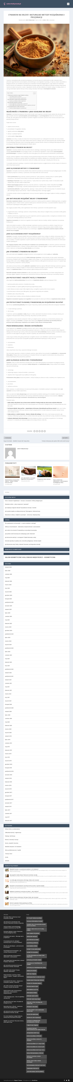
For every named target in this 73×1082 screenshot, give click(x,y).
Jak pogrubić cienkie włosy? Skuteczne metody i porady (23, 875)
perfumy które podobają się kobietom (34, 1003)
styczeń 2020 (8, 732)
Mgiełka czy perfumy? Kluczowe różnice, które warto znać (14, 1021)
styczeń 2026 (8, 591)
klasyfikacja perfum (32, 942)
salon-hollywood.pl (30, 20)
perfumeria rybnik (32, 992)
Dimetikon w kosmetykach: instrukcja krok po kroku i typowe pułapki (27, 885)
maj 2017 (7, 817)
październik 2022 (9, 669)
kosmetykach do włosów (50, 88)
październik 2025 (9, 602)
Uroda (44, 20)
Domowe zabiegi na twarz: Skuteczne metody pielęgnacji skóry (13, 932)
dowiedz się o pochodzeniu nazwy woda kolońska (36, 925)
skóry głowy (21, 131)
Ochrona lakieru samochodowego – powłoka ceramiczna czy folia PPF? (12, 927)
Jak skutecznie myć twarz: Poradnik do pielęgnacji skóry (13, 1002)
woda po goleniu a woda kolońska (34, 1057)
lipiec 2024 (7, 637)
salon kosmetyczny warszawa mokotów (35, 1010)
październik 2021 (9, 676)
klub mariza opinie (32, 946)
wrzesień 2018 (8, 774)
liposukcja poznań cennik (34, 960)
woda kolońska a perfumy (34, 1036)
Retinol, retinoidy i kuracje (11, 839)
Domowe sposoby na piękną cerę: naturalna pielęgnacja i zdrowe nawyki (23, 541)
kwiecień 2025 (8, 623)
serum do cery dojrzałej (33, 1017)
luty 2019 (7, 757)
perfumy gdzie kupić (32, 996)
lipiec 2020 (7, 715)
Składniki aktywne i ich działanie (13, 846)
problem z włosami (32, 1006)
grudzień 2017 (8, 792)
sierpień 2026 (8, 567)
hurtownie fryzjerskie (33, 933)
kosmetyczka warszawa (33, 949)
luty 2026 (7, 588)
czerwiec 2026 (8, 574)
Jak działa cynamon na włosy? (15, 96)
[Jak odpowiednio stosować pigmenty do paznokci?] (28, 471)
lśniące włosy (19, 136)
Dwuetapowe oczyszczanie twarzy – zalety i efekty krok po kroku (12, 481)
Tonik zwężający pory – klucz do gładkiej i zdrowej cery (14, 997)
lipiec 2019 (7, 739)
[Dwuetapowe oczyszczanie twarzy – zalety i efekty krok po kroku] (12, 472)
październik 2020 (9, 708)
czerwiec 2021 (8, 683)
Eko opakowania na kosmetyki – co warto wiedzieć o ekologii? (20, 523)
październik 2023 (9, 648)
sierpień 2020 (8, 711)
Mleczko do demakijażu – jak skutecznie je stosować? (14, 946)
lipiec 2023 (7, 651)
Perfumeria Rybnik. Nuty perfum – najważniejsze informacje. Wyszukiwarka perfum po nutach (32, 408)
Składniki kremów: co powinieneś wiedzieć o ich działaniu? (24, 869)
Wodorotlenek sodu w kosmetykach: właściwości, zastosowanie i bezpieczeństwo (13, 992)
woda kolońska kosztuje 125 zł (35, 1050)
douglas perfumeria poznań (34, 921)
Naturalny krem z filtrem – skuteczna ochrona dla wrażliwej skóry (13, 1007)
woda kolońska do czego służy (35, 1046)
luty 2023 (7, 665)
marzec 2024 (8, 641)
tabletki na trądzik (32, 1025)
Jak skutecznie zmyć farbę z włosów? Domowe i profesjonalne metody (22, 544)
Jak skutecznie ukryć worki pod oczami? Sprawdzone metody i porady (13, 1012)
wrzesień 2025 (8, 605)
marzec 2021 (8, 694)
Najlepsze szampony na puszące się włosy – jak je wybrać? (24, 891)
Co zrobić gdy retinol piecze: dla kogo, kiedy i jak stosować (24, 880)
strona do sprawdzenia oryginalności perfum (33, 1021)
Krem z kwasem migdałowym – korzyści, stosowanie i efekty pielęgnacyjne (23, 500)
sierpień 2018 (8, 778)
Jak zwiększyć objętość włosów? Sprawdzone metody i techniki (20, 507)
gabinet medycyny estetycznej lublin (35, 929)
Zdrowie (7, 860)
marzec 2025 (8, 627)
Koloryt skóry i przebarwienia (12, 829)
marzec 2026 (8, 584)
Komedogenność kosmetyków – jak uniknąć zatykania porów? (12, 951)
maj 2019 (7, 746)
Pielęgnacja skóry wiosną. (44, 479)
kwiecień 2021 (8, 690)
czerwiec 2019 (8, 743)
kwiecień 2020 (8, 725)
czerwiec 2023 (8, 655)
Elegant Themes (18, 1080)
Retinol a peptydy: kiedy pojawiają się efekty (21, 903)
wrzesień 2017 (8, 803)
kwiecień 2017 (8, 820)
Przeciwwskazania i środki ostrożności (16, 106)
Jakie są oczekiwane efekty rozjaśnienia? (18, 100)
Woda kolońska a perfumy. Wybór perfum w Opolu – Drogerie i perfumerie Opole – (14, 976)
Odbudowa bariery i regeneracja (13, 832)
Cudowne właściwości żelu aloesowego (18, 418)
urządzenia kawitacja (33, 1032)
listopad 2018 (8, 767)
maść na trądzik (31, 974)
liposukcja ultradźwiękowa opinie (36, 967)
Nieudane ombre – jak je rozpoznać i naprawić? (17, 504)
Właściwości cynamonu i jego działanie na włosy (18, 95)
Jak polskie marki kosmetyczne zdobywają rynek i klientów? (20, 533)
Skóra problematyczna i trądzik (13, 850)
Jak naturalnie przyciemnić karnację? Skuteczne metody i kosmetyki (13, 966)
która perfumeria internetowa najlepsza (35, 956)
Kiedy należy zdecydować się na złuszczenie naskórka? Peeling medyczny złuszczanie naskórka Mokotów (35, 402)
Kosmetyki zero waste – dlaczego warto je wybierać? (14, 937)
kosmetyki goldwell (32, 952)
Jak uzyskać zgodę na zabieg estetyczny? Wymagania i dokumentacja (22, 511)
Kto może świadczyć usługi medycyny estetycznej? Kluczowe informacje (13, 1016)
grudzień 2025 (8, 595)
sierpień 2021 (8, 679)
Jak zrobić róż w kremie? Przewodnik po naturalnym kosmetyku (21, 530)
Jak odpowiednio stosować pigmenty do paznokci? (28, 478)
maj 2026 (7, 577)
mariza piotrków (31, 970)
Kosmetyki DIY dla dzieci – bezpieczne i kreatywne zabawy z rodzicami (13, 981)
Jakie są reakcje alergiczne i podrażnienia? (18, 108)
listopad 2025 (8, 598)
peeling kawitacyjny (32, 986)
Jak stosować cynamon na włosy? (15, 102)
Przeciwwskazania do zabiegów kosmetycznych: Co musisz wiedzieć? (13, 941)
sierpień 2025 (8, 609)
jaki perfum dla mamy (33, 939)
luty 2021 (7, 697)
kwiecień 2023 (8, 662)
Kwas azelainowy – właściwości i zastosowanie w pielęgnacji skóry (60, 481)
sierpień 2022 (8, 672)
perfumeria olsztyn (32, 989)
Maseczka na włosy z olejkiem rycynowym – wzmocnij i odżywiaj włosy (22, 514)
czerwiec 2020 (8, 718)
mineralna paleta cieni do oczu (35, 977)
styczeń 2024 (8, 644)
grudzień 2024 (8, 630)
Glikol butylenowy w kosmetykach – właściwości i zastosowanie (12, 956)
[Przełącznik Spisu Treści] (33, 93)
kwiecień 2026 (8, 581)
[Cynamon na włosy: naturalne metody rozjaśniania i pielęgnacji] (36, 50)
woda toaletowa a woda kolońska (34, 1061)
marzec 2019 (8, 753)
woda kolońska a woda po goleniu (34, 1039)
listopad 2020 (8, 704)
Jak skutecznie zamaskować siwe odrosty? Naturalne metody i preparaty (14, 922)
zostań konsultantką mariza (35, 1071)
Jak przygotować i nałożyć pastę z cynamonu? (19, 103)
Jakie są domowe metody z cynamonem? (18, 98)
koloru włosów (28, 248)
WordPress (34, 1080)
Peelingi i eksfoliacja (10, 836)
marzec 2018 (8, 785)
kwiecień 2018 (8, 782)
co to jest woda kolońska (34, 918)
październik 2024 (9, 634)
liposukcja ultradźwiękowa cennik (34, 963)
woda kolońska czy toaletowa (35, 1043)
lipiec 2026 (7, 570)
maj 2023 (7, 658)
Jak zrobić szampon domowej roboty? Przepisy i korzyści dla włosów (13, 986)
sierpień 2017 (8, 806)
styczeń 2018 (8, 789)
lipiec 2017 (7, 810)
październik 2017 (9, 799)
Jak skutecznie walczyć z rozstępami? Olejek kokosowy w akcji (20, 537)
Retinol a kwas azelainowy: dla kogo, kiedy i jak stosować (24, 897)
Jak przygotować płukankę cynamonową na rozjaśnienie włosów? (22, 105)
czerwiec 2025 (8, 616)
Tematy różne (8, 853)
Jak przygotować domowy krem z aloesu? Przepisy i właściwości (14, 961)
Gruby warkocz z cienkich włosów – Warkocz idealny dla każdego (24, 414)
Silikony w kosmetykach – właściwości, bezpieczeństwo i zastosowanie (22, 526)
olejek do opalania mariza (34, 983)
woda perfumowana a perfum (35, 1053)
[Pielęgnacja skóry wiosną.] (44, 471)
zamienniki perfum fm (33, 1068)
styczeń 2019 (8, 760)
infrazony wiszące (32, 936)
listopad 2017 (8, 796)
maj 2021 (7, 686)
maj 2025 (7, 620)
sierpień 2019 (8, 736)
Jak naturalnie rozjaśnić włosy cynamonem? (17, 99)
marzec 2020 (8, 729)
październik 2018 (9, 771)
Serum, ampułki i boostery (11, 843)
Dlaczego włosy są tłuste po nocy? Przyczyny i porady (12, 917)
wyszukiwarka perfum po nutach (36, 1065)
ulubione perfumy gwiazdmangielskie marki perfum (36, 1029)
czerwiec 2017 (8, 813)
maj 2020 (7, 722)
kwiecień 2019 (8, 750)
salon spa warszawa (32, 1014)
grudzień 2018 (8, 764)
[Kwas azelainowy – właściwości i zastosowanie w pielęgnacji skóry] (60, 472)
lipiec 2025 (7, 613)
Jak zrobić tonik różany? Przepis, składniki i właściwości (12, 970)
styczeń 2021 (8, 701)
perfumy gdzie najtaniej (33, 999)
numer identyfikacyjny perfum (35, 980)
